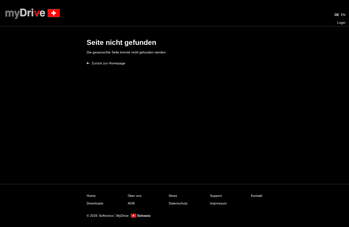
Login (341, 22)
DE (337, 15)
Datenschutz (178, 203)
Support (216, 196)
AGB (131, 203)
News (173, 196)
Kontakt (256, 196)
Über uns (134, 196)
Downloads (95, 203)
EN (343, 15)
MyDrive (122, 216)
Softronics (106, 216)
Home (91, 196)
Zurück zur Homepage (108, 63)
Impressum (218, 203)
